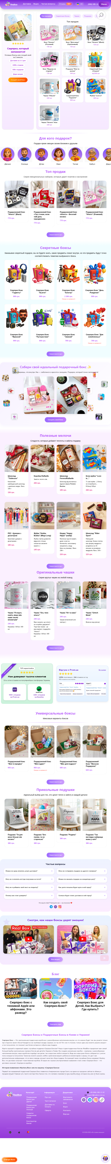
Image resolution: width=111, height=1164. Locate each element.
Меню (104, 4)
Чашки (76, 16)
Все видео (55, 959)
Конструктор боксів (31, 1122)
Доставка (27, 4)
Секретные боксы (62, 16)
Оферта (48, 1110)
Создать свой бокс (55, 420)
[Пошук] (5, 7)
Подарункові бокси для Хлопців (31, 1107)
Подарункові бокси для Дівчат (31, 1099)
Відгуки (66, 1114)
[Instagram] (95, 1099)
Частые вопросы (48, 4)
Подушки (87, 16)
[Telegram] (89, 1099)
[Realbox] (11, 4)
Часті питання (50, 1101)
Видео (36, 4)
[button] (28, 939)
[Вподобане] (12, 7)
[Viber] (83, 1099)
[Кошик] (15, 7)
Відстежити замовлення (68, 1098)
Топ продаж (46, 16)
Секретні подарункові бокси (31, 1115)
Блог (65, 1103)
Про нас (48, 1097)
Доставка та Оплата (50, 1106)
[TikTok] (101, 1099)
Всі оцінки (102, 670)
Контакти (67, 1110)
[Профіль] (8, 7)
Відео (65, 1107)
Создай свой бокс (18, 80)
